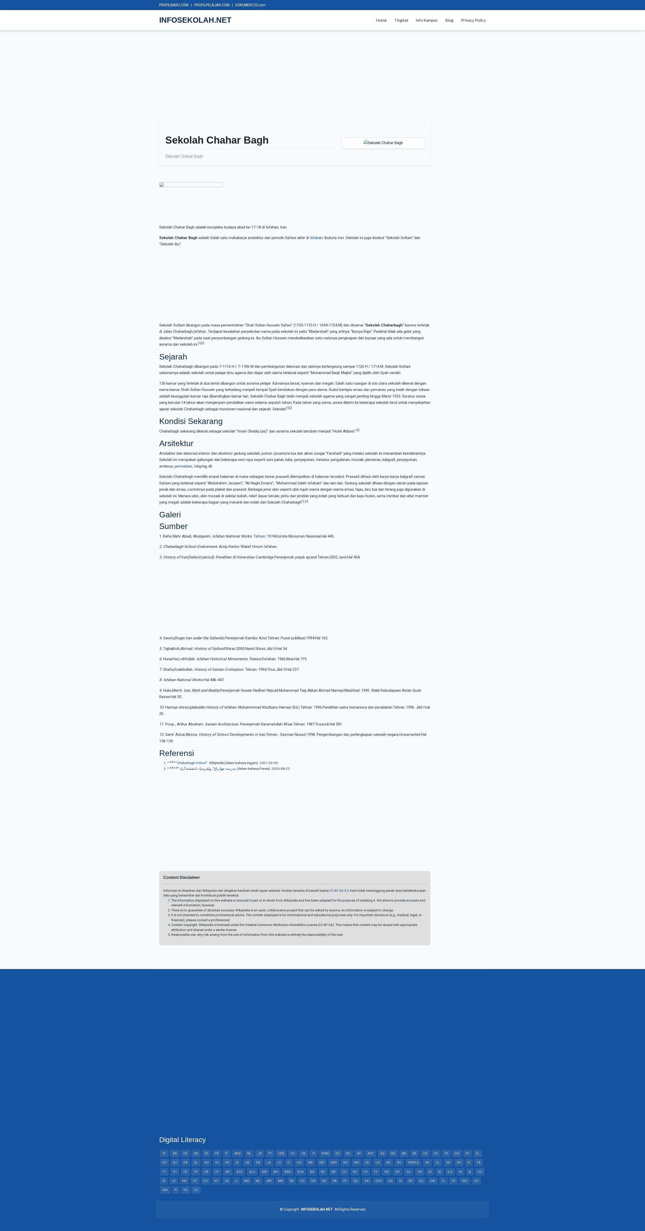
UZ (378, 1162)
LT (289, 1162)
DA (457, 1153)
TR (196, 1172)
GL (196, 1162)
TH (175, 1172)
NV (355, 1172)
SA (367, 1181)
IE (470, 1172)
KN (184, 1181)
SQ (390, 1181)
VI (313, 1153)
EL (477, 1153)
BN (404, 1153)
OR (313, 1181)
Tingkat (401, 20)
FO (366, 1172)
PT (270, 1153)
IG (439, 1172)
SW (432, 1181)
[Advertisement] (310, 77)
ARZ (237, 1153)
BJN (301, 1172)
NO (345, 1162)
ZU (196, 1190)
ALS (252, 1172)
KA (258, 1162)
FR (217, 1153)
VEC (465, 1181)
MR (269, 1181)
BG (393, 1153)
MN (280, 1181)
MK (310, 1162)
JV (174, 1181)
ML (258, 1181)
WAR (325, 1153)
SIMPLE (413, 1162)
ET (467, 1153)
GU (408, 1172)
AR (175, 1153)
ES (206, 1153)
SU (421, 1181)
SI (400, 1181)
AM (264, 1172)
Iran (341, 238)
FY (376, 1172)
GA (386, 1172)
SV (293, 1153)
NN (356, 1162)
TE (453, 1181)
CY (446, 1153)
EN (196, 1153)
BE (414, 1153)
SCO (378, 1181)
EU (175, 1162)
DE (185, 1153)
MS (321, 1162)
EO (165, 1162)
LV (279, 1162)
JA (260, 1153)
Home (381, 20)
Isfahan (316, 238)
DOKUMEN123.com (250, 5)
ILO (450, 1172)
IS (164, 1181)
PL (164, 1153)
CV (344, 1172)
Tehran (259, 536)
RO (399, 1162)
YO (185, 1190)
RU (348, 1153)
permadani (183, 466)
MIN (334, 1162)
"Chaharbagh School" (191, 763)
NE (292, 1181)
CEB (281, 1153)
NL (249, 1153)
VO (476, 1181)
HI (216, 1162)
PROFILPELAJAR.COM (212, 5)
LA (269, 1162)
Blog (449, 20)
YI (175, 1190)
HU (299, 1162)
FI (469, 1162)
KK (388, 1162)
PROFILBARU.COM (173, 5)
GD (397, 1172)
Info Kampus (427, 20)
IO (430, 1172)
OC (302, 1181)
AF (359, 1153)
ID (237, 1162)
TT (164, 1172)
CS (436, 1153)
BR (334, 1172)
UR (206, 1172)
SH (459, 1162)
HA (419, 1172)
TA (478, 1162)
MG (246, 1181)
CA (425, 1153)
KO (207, 1162)
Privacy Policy (473, 20)
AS (324, 1181)
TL (443, 1181)
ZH (337, 1153)
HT (195, 1181)
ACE (240, 1172)
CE (367, 1162)
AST (371, 1153)
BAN (287, 1172)
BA (312, 1172)
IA (460, 1172)
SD (410, 1181)
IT (226, 1153)
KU (206, 1181)
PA (335, 1181)
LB (227, 1181)
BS (323, 1172)
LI (236, 1181)
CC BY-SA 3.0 (339, 890)
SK (427, 1162)
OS (480, 1172)
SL (438, 1162)
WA (165, 1190)
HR (227, 1162)
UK (303, 1153)
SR (448, 1162)
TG (185, 1172)
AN (275, 1172)
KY (216, 1181)
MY (227, 1172)
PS (345, 1181)
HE (247, 1162)
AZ (382, 1153)
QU (355, 1181)
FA (185, 1162)
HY (217, 1172)
